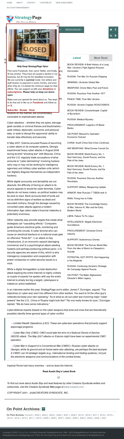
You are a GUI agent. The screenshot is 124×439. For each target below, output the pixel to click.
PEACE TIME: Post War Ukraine (83, 99)
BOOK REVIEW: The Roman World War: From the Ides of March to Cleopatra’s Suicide (87, 248)
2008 (53, 417)
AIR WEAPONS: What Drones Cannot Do (88, 148)
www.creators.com (74, 386)
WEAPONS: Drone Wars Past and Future (87, 87)
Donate (23, 109)
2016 (102, 414)
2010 (39, 417)
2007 (61, 417)
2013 (17, 417)
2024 (44, 414)
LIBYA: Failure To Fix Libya (80, 215)
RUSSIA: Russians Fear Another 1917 (86, 93)
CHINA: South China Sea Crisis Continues (88, 142)
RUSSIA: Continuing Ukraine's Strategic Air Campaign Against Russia (87, 267)
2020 (73, 414)
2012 (24, 417)
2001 (104, 417)
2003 (90, 417)
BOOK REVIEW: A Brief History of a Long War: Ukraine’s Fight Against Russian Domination (88, 67)
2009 (46, 417)
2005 (75, 417)
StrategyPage (23, 432)
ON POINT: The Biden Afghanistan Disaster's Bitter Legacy (84, 276)
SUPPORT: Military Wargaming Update (86, 187)
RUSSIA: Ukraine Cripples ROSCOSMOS (88, 104)
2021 (66, 414)
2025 (37, 414)
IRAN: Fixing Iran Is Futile (79, 198)
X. (11, 105)
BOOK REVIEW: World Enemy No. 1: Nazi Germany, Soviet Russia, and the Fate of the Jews (86, 157)
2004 (82, 417)
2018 (88, 414)
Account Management (18, 7)
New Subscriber (64, 2)
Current (28, 414)
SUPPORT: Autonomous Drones (83, 239)
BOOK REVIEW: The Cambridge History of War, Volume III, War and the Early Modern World (87, 207)
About (19, 2)
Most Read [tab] (101, 58)
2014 (10, 417)
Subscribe (12, 109)
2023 (52, 414)
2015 (110, 414)
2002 (97, 417)
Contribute (46, 2)
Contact (31, 2)
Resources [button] (73, 29)
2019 (81, 414)
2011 (31, 417)
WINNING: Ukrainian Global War (83, 82)
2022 (59, 414)
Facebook (38, 102)
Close (32, 109)
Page (28, 19)
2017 (95, 414)
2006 (68, 417)
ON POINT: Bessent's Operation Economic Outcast (83, 135)
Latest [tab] (77, 58)
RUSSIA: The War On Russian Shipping (87, 76)
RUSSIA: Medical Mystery (80, 119)
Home (9, 2)
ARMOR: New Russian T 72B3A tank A (87, 192)
